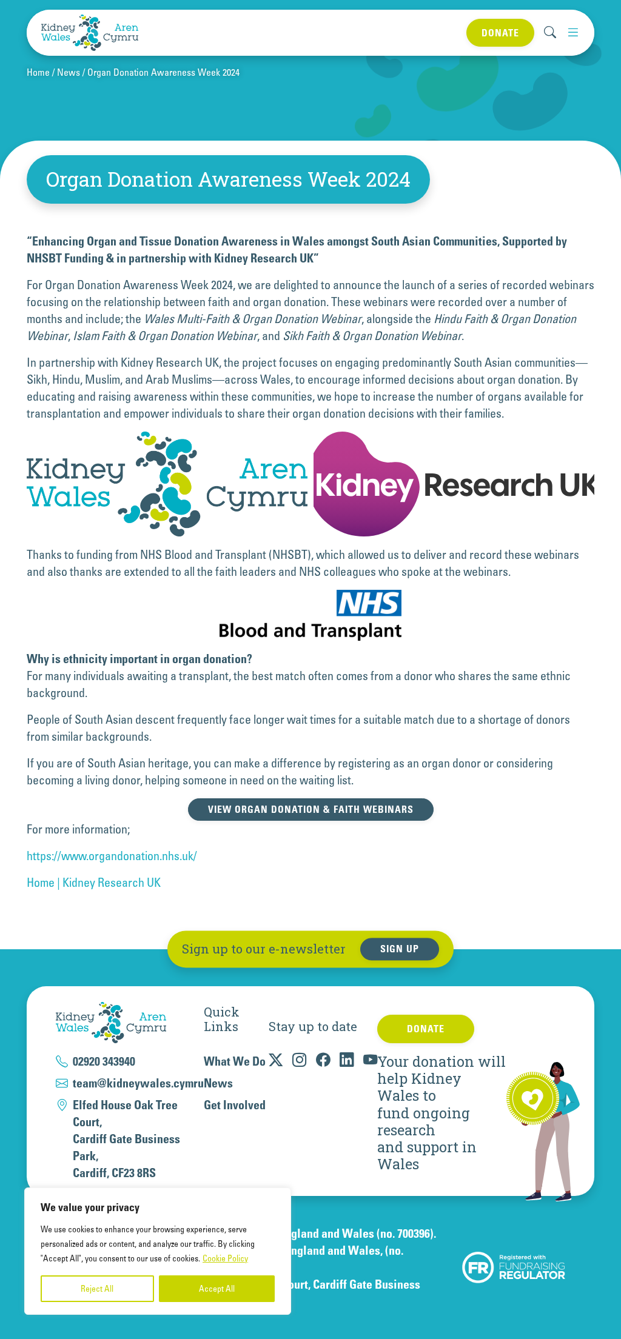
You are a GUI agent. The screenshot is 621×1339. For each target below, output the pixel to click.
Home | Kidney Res (71, 882)
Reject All (97, 1288)
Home (38, 72)
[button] (573, 32)
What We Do (235, 1061)
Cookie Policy (225, 1258)
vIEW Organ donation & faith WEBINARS (311, 809)
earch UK (138, 882)
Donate (500, 33)
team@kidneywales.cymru (138, 1083)
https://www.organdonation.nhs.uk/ (112, 855)
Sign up (399, 949)
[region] (157, 1251)
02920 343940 (104, 1061)
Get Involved (235, 1105)
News (68, 72)
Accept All (217, 1288)
